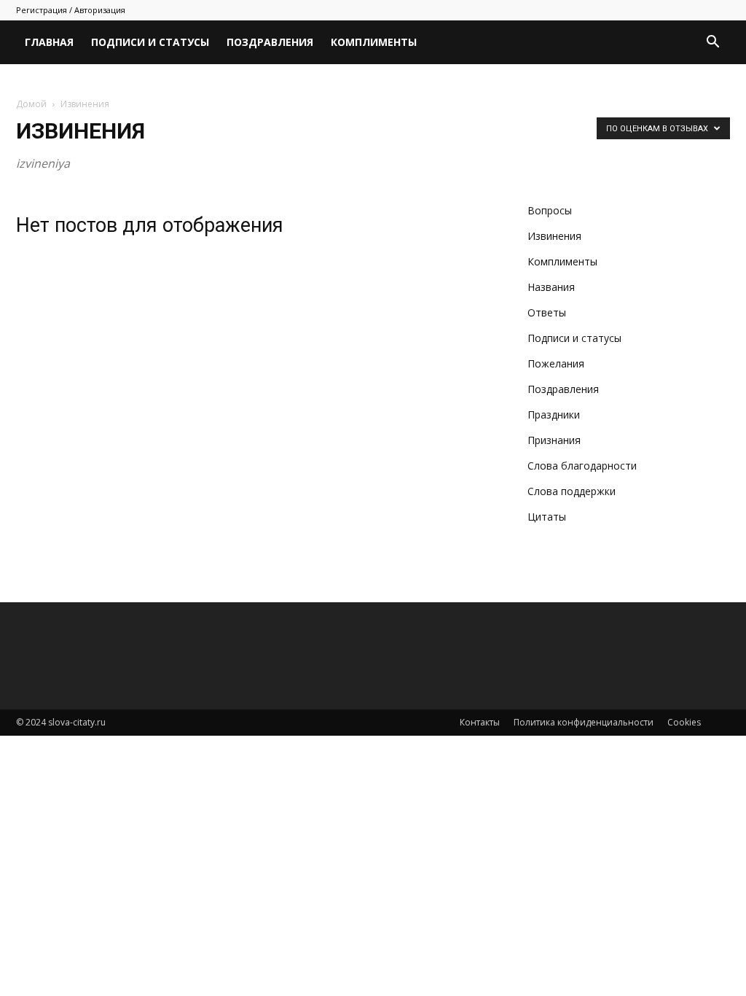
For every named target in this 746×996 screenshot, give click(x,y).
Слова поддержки (571, 491)
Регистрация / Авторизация (70, 9)
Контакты (480, 722)
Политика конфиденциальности (583, 722)
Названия (551, 287)
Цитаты (546, 517)
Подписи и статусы (150, 42)
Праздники (553, 414)
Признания (554, 440)
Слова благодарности (582, 465)
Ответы (546, 312)
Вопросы (549, 210)
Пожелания (555, 363)
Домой (31, 104)
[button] (712, 43)
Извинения (554, 236)
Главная (49, 42)
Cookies (684, 722)
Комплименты (374, 42)
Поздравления (270, 42)
